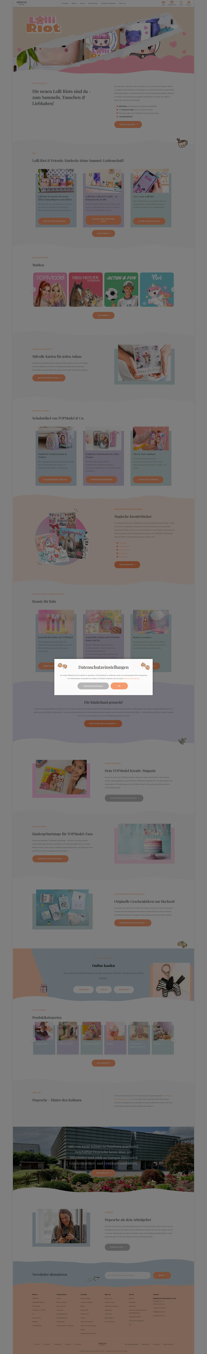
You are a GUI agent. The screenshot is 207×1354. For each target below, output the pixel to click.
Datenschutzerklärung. (132, 678)
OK (119, 686)
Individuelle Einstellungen (93, 686)
